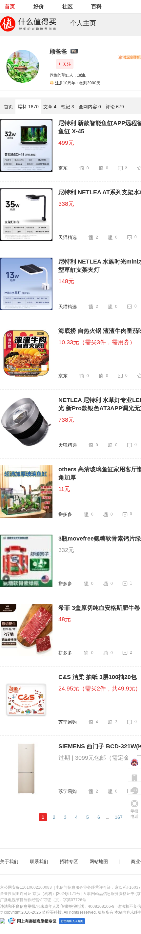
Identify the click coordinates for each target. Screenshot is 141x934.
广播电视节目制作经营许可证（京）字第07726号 (43, 900)
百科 (96, 6)
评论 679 (115, 106)
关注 (64, 64)
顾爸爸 (58, 51)
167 (119, 817)
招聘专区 (69, 861)
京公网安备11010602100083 (26, 887)
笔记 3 (67, 106)
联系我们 (39, 861)
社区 (67, 6)
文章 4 (49, 106)
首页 (10, 6)
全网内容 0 (90, 106)
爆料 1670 (28, 106)
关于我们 (9, 861)
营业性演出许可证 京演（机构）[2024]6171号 (40, 893)
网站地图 (99, 861)
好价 (38, 6)
